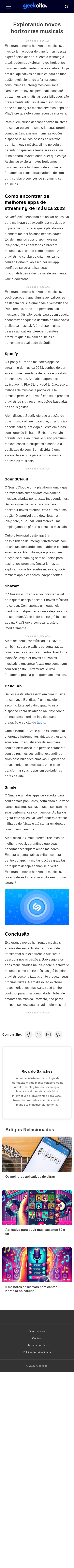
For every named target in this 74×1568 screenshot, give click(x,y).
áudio (41, 722)
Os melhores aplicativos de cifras (30, 1176)
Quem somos (37, 1331)
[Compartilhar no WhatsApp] (38, 1035)
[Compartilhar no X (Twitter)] (58, 1035)
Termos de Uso (37, 1345)
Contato (37, 1338)
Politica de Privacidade (37, 1352)
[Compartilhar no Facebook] (29, 1035)
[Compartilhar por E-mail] (48, 1035)
